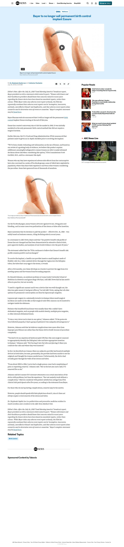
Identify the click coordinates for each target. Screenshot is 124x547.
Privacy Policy (26, 542)
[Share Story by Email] (64, 84)
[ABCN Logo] (21, 3)
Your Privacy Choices (99, 542)
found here (17, 112)
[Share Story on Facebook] (56, 84)
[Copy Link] (68, 84)
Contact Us (108, 542)
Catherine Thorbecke (35, 83)
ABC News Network (17, 542)
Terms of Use (90, 542)
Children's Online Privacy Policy (53, 542)
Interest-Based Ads (67, 542)
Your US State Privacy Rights (38, 542)
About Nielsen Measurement (79, 542)
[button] (12, 3)
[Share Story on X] (60, 84)
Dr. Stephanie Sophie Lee (18, 83)
